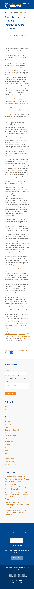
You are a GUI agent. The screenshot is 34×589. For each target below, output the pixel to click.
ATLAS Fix (20, 269)
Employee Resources (19, 568)
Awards (8, 424)
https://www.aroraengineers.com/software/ (17, 336)
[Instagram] (12, 577)
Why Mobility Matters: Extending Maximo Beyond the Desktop (17, 504)
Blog (6, 427)
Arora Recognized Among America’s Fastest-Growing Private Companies (15, 487)
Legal (27, 568)
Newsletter (9, 459)
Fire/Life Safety (10, 436)
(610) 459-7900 (9, 528)
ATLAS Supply (22, 88)
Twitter (7, 341)
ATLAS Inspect (11, 88)
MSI (6, 453)
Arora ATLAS (16, 71)
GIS (6, 438)
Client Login (8, 568)
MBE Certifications (17, 545)
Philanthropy (10, 462)
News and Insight (11, 365)
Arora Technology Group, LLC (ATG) (17, 52)
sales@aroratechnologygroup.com (15, 334)
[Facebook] (24, 577)
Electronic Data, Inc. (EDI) (12, 273)
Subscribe (10, 393)
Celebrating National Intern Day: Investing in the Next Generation (15, 512)
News (7, 406)
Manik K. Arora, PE (12, 173)
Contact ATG (8, 310)
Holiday (8, 444)
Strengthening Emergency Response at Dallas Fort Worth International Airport (17, 479)
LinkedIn (22, 338)
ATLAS (7, 421)
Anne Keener (24, 12)
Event (7, 433)
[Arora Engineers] (13, 6)
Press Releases (10, 464)
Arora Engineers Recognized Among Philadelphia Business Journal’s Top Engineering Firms (16, 496)
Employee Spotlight (12, 430)
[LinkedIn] (16, 577)
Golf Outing (9, 441)
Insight (7, 409)
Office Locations (24, 528)
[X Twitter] (20, 577)
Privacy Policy (17, 570)
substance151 (18, 583)
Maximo (8, 450)
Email (16, 528)
